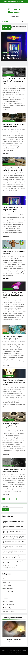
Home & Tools (7, 585)
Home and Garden (8, 289)
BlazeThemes (17, 652)
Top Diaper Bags (7, 608)
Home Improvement (8, 420)
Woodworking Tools (9, 164)
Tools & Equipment (8, 75)
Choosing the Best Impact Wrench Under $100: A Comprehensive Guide (13, 81)
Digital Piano (6, 582)
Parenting (5, 52)
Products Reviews (14, 10)
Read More (5, 109)
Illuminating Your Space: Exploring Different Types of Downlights (11, 426)
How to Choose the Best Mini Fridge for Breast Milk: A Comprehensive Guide (13, 1)
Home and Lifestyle (8, 376)
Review (5, 86)
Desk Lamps (6, 579)
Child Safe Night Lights (14, 639)
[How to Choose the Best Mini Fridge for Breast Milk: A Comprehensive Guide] (14, 46)
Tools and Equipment (9, 120)
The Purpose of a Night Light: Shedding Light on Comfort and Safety (12, 295)
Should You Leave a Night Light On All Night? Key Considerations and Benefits (14, 382)
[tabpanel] (14, 632)
